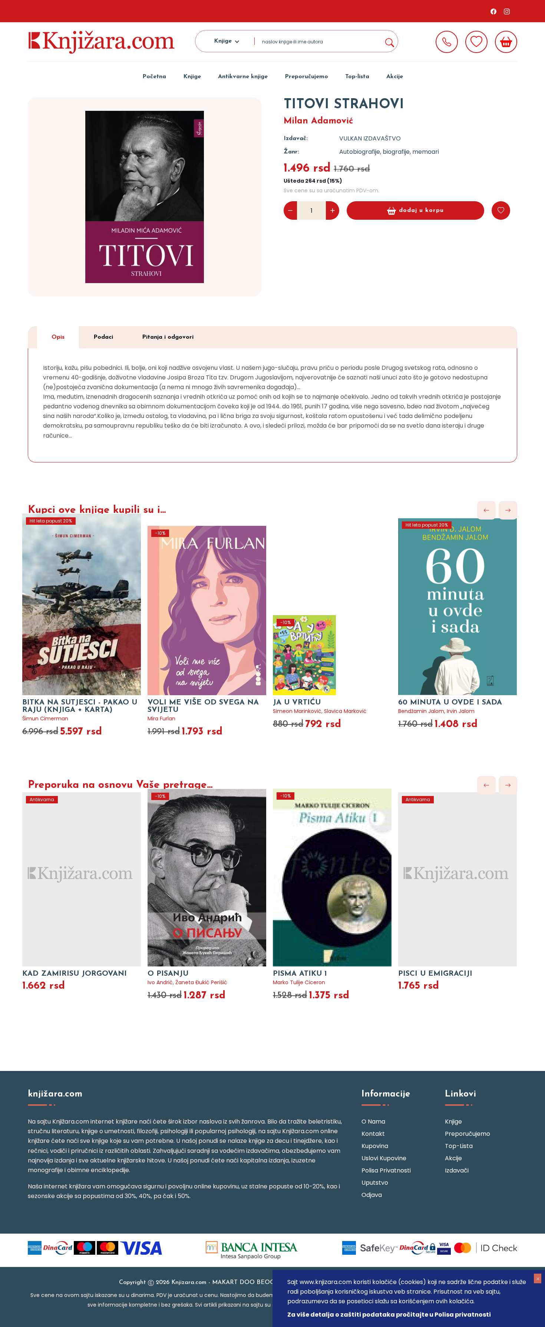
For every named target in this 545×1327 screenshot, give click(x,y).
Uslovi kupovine (383, 1158)
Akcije (394, 77)
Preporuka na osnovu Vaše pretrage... (120, 785)
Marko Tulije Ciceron (299, 982)
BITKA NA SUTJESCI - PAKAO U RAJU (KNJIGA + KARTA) (79, 706)
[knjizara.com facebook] (493, 11)
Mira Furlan (161, 718)
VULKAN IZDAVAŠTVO (370, 138)
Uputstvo (374, 1182)
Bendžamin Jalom (421, 711)
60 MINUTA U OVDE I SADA (450, 702)
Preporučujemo (306, 77)
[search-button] (389, 41)
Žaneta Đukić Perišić (201, 982)
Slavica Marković (345, 711)
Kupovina (374, 1146)
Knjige (192, 77)
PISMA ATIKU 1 (300, 974)
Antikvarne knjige (243, 77)
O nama (373, 1121)
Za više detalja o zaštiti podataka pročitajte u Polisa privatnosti (389, 1314)
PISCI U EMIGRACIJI (435, 974)
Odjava (371, 1195)
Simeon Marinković (297, 711)
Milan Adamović (318, 121)
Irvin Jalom (461, 711)
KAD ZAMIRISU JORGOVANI (74, 974)
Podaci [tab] (103, 337)
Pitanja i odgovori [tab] (168, 337)
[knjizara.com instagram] (507, 11)
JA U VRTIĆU (297, 702)
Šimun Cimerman (45, 718)
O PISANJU (168, 974)
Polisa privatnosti (386, 1170)
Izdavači (457, 1170)
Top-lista (357, 77)
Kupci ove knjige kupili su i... (97, 510)
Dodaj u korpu (421, 210)
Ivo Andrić (160, 982)
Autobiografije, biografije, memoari (389, 151)
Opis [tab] (58, 337)
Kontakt (373, 1133)
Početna (154, 77)
